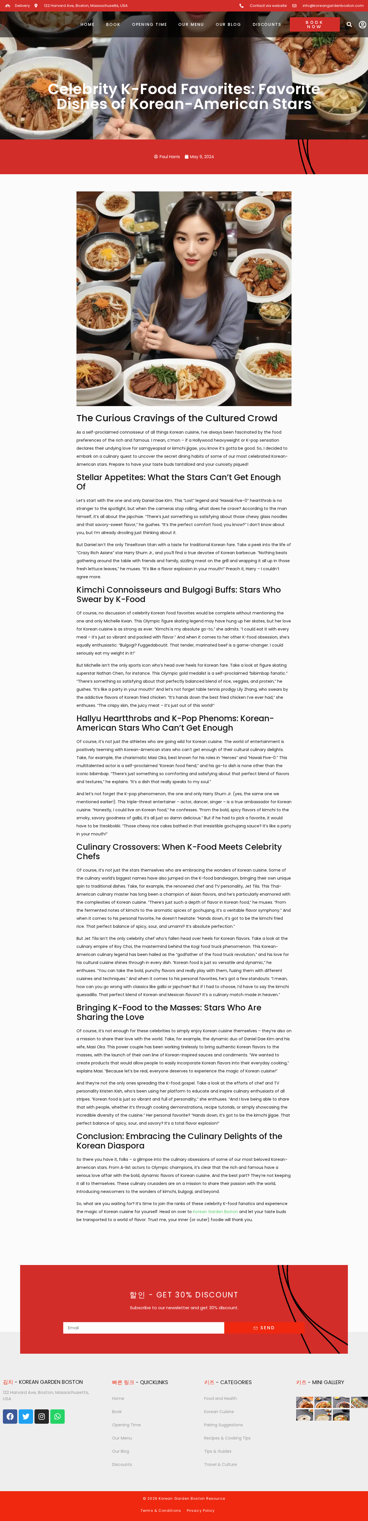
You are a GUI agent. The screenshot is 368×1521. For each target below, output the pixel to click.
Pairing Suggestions (223, 1425)
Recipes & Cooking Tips (227, 1438)
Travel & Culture (220, 1464)
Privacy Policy (201, 1510)
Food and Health (220, 1398)
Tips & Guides (217, 1451)
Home (87, 24)
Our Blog (228, 24)
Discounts (267, 24)
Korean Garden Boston (215, 1212)
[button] (349, 24)
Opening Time (149, 24)
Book (113, 24)
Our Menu (191, 24)
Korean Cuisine (219, 1412)
